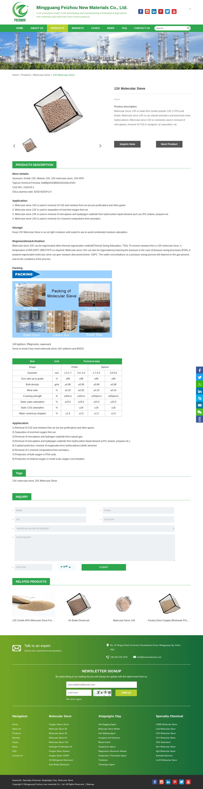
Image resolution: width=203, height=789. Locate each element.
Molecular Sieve (41, 75)
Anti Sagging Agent (107, 724)
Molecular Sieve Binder (109, 729)
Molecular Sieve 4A (58, 733)
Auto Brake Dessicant (59, 764)
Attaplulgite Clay (49, 780)
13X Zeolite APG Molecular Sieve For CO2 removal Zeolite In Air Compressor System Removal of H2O (33, 620)
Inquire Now (127, 144)
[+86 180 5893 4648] (199, 384)
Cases (95, 28)
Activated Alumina (164, 755)
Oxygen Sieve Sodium (59, 751)
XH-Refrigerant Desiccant (61, 760)
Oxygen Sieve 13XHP (59, 755)
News (110, 28)
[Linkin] (199, 391)
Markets (78, 28)
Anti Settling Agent (106, 733)
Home (19, 28)
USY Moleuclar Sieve (166, 733)
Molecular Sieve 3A (58, 729)
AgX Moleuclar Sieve (165, 751)
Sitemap (90, 784)
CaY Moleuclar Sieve (166, 738)
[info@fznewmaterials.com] (199, 405)
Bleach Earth (104, 742)
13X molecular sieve (23, 480)
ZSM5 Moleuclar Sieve (166, 724)
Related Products (31, 581)
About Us (37, 28)
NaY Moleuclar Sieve (166, 746)
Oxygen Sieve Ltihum (59, 724)
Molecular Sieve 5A (58, 738)
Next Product (169, 144)
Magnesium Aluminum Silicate (112, 751)
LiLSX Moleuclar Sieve (166, 760)
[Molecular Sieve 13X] (124, 604)
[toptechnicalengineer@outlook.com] (199, 398)
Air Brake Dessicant (78, 620)
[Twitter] (199, 377)
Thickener (103, 760)
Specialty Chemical (169, 716)
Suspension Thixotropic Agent (112, 755)
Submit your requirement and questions (43, 650)
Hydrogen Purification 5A (60, 746)
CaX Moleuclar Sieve (166, 729)
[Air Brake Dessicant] (79, 604)
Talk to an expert (37, 646)
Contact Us (142, 28)
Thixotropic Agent (106, 764)
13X (37, 480)
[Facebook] (199, 370)
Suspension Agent (106, 746)
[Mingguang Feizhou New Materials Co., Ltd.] (20, 11)
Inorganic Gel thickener (109, 738)
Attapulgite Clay (109, 716)
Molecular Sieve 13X (124, 620)
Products (57, 28)
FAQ (124, 28)
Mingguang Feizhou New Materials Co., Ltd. (82, 7)
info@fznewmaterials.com (149, 657)
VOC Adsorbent (163, 742)
